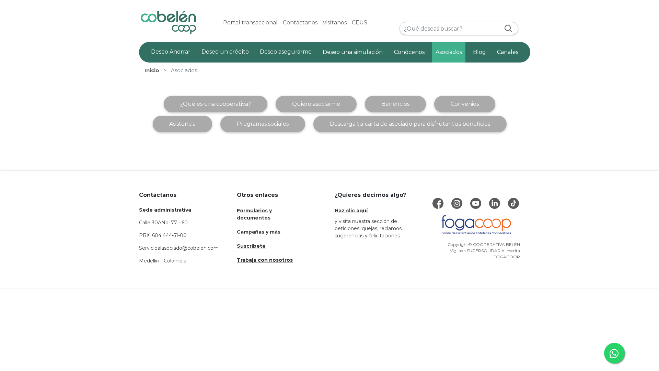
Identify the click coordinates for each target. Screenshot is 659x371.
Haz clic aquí (351, 210)
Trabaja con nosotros (265, 260)
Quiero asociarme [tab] (316, 104)
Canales (507, 52)
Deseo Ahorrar (170, 51)
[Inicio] (168, 22)
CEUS (359, 22)
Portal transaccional (250, 22)
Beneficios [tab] (395, 104)
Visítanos (335, 22)
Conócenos (409, 52)
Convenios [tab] (465, 104)
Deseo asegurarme (286, 51)
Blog (479, 52)
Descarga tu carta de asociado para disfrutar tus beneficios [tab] (410, 124)
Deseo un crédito (225, 51)
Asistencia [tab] (182, 124)
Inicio (151, 70)
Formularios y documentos (254, 214)
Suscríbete (251, 246)
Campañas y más (258, 232)
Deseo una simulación (353, 52)
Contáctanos (300, 22)
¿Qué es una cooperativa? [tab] (215, 104)
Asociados (449, 52)
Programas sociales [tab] (263, 124)
